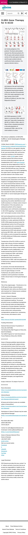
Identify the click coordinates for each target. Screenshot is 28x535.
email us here (5, 441)
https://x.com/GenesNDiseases (10, 432)
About (7, 526)
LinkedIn (3, 449)
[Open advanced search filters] (22, 13)
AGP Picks (4, 2)
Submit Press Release (8, 529)
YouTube (3, 453)
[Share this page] (26, 13)
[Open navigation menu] (2, 13)
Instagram (4, 451)
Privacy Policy (21, 532)
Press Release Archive (16, 526)
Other (2, 455)
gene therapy (20, 162)
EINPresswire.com (20, 144)
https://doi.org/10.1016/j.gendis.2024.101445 (13, 319)
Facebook (4, 445)
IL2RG (13, 156)
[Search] (18, 13)
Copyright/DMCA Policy (9, 532)
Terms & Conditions (20, 529)
